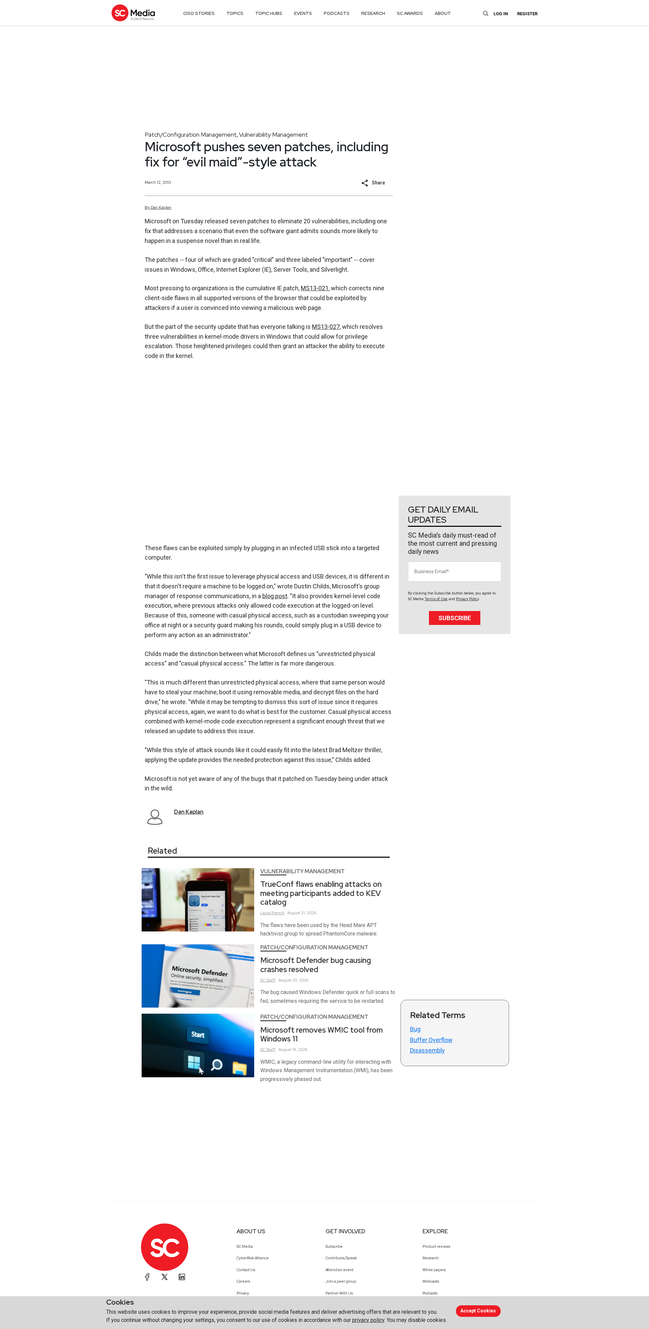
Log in (501, 13)
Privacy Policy (467, 599)
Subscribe (454, 618)
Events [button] (303, 13)
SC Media (245, 1246)
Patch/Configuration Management (191, 134)
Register (527, 13)
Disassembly (427, 1050)
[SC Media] (133, 12)
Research (431, 1258)
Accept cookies (478, 1310)
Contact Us (246, 1269)
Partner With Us (339, 1293)
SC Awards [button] (410, 13)
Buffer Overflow (431, 1039)
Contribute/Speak (341, 1258)
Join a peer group (341, 1281)
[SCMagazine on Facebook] (147, 1277)
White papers (434, 1269)
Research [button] (373, 13)
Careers (243, 1281)
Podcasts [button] (337, 13)
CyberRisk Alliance (253, 1258)
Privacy (243, 1293)
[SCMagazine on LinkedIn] (182, 1277)
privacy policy (368, 1320)
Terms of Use (436, 599)
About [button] (443, 13)
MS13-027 (326, 326)
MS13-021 (315, 288)
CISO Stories (199, 13)
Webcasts (431, 1281)
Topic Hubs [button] (268, 13)
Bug (415, 1029)
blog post (274, 596)
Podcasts (430, 1293)
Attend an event (340, 1269)
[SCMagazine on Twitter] (165, 1277)
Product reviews (436, 1246)
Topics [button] (234, 13)
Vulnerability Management (273, 134)
